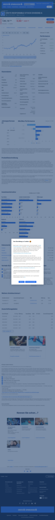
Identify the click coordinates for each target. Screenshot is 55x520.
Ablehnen (22, 281)
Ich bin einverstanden (30, 281)
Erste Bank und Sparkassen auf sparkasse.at (27, 267)
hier (24, 277)
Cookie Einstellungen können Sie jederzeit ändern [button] (22, 253)
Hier (27, 246)
